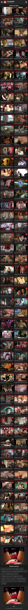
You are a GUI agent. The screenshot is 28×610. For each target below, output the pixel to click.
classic (7, 415)
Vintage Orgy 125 (17, 349)
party (5, 437)
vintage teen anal (5, 571)
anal (13, 16)
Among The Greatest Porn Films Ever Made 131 (20, 166)
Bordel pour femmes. (18, 80)
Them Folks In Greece (18, 360)
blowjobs (11, 264)
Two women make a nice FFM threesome (7, 393)
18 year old (24, 146)
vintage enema (21, 581)
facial (25, 102)
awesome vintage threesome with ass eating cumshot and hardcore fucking (7, 166)
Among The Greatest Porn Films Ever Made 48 (20, 285)
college (26, 48)
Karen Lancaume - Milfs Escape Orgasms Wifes (7, 285)
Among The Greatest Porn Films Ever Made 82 (20, 306)
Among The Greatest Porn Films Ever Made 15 (20, 274)
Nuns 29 (2, 328)
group (25, 253)
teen (13, 27)
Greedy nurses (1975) (18, 457)
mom (8, 578)
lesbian (2, 264)
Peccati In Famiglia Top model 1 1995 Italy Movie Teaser (7, 490)
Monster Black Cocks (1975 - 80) (20, 198)
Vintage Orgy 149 (4, 479)
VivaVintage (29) (4, 90)
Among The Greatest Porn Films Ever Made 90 (7, 425)
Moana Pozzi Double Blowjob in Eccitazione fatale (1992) (7, 317)
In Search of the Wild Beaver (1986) (20, 533)
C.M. (1, 198)
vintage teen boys (17, 576)
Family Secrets (17, 468)
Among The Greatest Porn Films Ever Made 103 (7, 220)
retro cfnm (10, 581)
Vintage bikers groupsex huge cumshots (20, 382)
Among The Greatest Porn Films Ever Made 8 (7, 231)
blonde (5, 59)
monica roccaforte (4, 382)
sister (21, 569)
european (20, 92)
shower (9, 534)
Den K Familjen (4, 123)
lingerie (25, 38)
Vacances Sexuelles (18, 252)
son (15, 581)
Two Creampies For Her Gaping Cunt (20, 393)
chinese (3, 581)
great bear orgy (17, 414)
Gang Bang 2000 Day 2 (19, 328)
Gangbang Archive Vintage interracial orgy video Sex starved (7, 112)
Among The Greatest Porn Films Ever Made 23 (20, 220)
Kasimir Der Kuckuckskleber (6, 500)
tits (22, 156)
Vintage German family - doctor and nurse (20, 446)
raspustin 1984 (4, 414)
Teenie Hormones (4, 26)
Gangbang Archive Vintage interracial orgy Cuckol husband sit (7, 177)
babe (19, 38)
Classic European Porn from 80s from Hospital (20, 339)
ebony (11, 167)
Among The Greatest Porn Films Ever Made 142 (20, 134)
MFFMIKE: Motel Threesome (6, 36)
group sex (10, 27)
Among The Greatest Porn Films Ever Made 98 (7, 468)
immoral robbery (4, 533)
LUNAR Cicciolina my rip (19, 425)
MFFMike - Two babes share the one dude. (20, 263)
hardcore (25, 16)
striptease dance (21, 578)
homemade (20, 394)
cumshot (13, 81)
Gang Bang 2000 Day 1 (19, 101)
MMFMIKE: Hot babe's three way (20, 90)
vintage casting (9, 573)
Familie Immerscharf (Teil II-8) (6, 263)
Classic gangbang (18, 69)
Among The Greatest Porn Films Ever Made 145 (7, 80)
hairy (2, 16)
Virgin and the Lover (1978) (19, 241)
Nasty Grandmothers (18, 123)
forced (3, 569)
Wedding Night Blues (18, 479)
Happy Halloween (18, 188)
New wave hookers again (6, 446)
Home (14, 606)
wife (8, 92)
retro (7, 16)
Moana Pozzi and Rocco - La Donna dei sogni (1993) (7, 457)
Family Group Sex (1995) (19, 15)
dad (26, 571)
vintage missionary (6, 576)
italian (19, 48)
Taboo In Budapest (4, 188)
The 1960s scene (4, 436)
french (9, 307)
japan (16, 573)
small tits (10, 512)
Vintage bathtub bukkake (19, 209)
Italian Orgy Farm (4, 349)
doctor (26, 448)
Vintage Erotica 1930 (18, 26)
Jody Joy (2, 47)
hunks (23, 523)
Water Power (3, 522)
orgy (24, 329)
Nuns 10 (2, 511)
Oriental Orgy (17, 177)
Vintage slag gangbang (5, 101)
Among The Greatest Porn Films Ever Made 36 (7, 209)
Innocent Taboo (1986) (18, 112)
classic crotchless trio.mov (19, 36)
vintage (4, 16)
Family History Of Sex (18, 436)
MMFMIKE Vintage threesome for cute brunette (7, 339)
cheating (13, 307)
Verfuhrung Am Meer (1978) (20, 500)
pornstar (9, 70)
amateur (2, 113)
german (23, 448)
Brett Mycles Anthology (19, 522)
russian (13, 534)
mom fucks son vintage (12, 569)
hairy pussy (13, 135)
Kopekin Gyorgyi (4, 274)
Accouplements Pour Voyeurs (7, 295)
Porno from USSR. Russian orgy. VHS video (20, 544)
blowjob (10, 16)
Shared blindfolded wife (6, 144)
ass (13, 167)
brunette (12, 372)
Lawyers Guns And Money (6, 403)
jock (25, 523)
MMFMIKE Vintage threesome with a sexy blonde (20, 371)
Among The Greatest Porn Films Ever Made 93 (7, 155)
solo (2, 573)
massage (3, 583)
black (26, 200)
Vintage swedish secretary (19, 231)
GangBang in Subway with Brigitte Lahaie (20, 155)
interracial (11, 113)
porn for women (10, 286)
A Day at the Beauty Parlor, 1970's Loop (20, 58)
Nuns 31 (16, 317)
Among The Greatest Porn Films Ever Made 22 (20, 511)
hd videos (6, 27)
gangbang (24, 70)
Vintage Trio (16, 144)
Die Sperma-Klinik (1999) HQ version (20, 403)
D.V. (1, 371)
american (8, 437)
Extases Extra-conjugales (6, 306)
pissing (3, 578)
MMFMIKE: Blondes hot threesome (7, 58)
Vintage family (3, 15)
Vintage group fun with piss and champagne (7, 544)
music (9, 135)
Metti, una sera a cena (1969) (20, 295)
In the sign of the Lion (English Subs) (7, 252)
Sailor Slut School (17, 47)
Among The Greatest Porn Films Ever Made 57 (7, 241)
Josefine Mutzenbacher (5, 134)
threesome (10, 38)
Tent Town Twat (17, 490)
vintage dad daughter (17, 571)
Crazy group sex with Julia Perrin (7, 360)
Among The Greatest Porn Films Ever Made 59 (7, 69)
